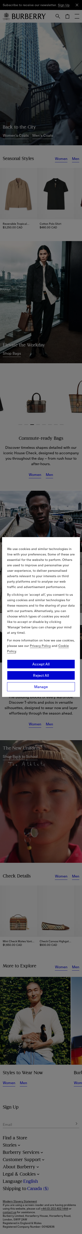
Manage (41, 686)
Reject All (41, 675)
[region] (41, 617)
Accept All (41, 664)
